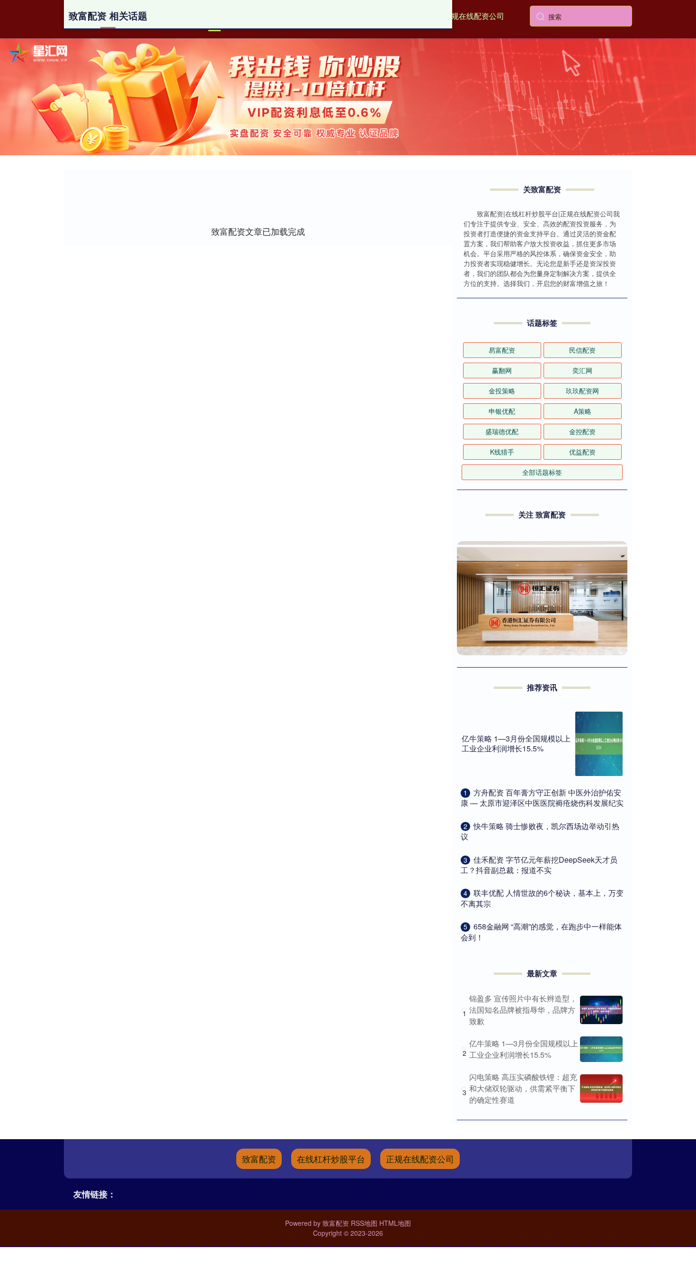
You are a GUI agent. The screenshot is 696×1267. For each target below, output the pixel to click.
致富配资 (259, 1158)
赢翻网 (502, 370)
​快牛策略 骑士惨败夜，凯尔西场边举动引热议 (540, 831)
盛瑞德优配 (501, 431)
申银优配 (502, 411)
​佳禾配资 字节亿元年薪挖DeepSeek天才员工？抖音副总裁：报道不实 (539, 864)
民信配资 (582, 350)
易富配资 (502, 350)
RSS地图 (364, 1223)
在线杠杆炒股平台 (331, 1158)
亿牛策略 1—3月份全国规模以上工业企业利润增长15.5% (516, 743)
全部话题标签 (542, 472)
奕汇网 (582, 370)
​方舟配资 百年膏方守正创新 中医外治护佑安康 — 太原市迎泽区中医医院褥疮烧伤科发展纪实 (542, 797)
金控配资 (582, 431)
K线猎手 (502, 451)
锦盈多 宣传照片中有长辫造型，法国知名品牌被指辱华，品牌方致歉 (523, 1009)
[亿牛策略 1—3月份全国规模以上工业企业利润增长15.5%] (599, 744)
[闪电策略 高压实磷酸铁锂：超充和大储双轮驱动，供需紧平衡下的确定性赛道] (601, 1088)
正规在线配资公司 (474, 15)
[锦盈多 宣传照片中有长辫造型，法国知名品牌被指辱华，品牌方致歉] (601, 1010)
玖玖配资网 (582, 390)
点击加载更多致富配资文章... (258, 231)
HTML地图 (395, 1223)
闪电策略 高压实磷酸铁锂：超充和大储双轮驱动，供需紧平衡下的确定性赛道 (523, 1088)
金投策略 (502, 390)
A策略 (582, 411)
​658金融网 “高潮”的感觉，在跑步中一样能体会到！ (541, 931)
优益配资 (582, 451)
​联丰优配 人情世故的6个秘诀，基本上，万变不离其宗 (542, 898)
